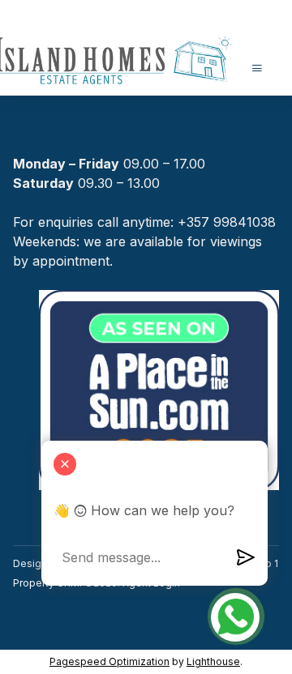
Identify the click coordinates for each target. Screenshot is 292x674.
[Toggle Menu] (257, 67)
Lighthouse (213, 661)
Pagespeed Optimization (109, 661)
